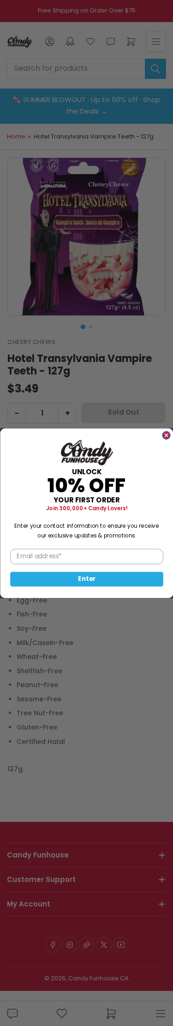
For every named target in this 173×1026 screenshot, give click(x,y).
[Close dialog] (166, 435)
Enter (86, 578)
